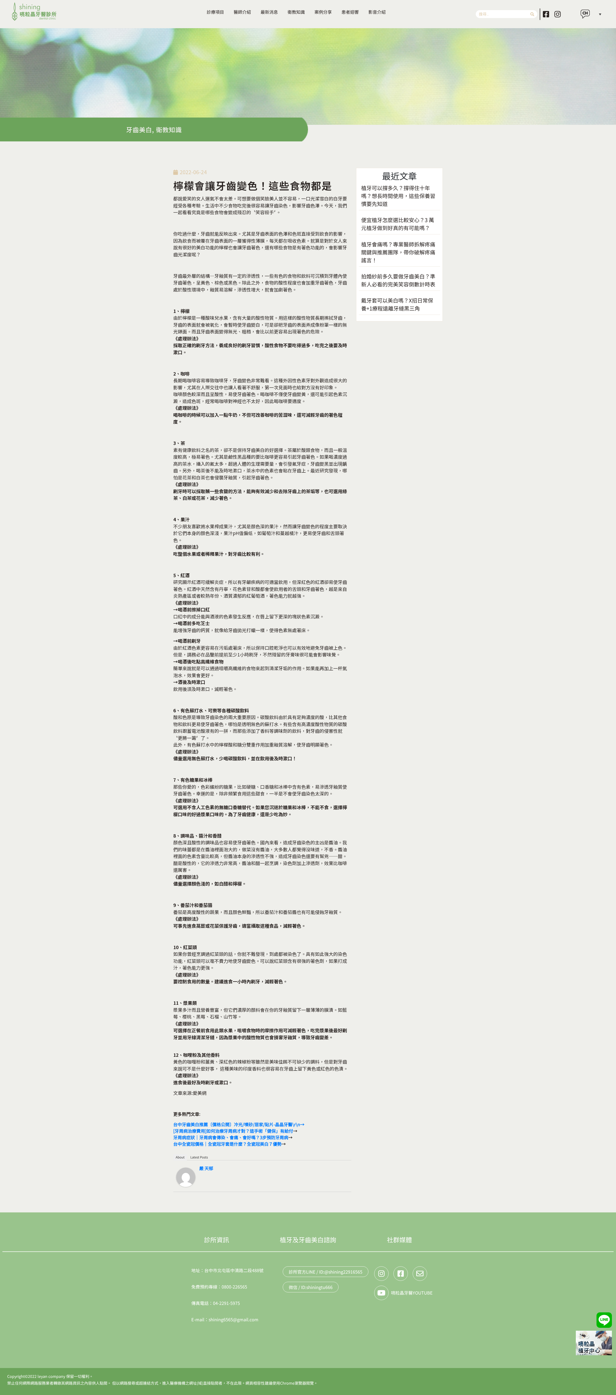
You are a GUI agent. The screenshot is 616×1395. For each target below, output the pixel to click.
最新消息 (269, 12)
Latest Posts (199, 1157)
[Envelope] (420, 1273)
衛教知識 (296, 12)
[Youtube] (381, 1293)
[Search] (532, 14)
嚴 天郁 (206, 1168)
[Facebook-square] (546, 14)
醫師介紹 (242, 12)
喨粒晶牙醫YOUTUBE (412, 1292)
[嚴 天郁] (185, 1176)
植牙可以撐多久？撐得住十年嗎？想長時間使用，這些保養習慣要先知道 (398, 195)
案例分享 (323, 12)
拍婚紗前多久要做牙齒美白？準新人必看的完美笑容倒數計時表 (398, 280)
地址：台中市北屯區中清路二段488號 (227, 1270)
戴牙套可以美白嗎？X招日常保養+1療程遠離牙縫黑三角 (397, 304)
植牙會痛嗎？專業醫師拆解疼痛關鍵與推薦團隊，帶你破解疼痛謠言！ (398, 252)
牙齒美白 (139, 129)
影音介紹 (377, 12)
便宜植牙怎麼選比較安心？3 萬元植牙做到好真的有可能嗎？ (397, 223)
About (180, 1157)
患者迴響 (350, 12)
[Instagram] (557, 14)
